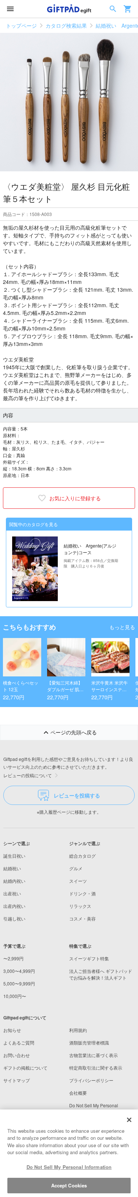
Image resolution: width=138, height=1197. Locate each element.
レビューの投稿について (27, 775)
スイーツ (78, 881)
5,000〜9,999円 (19, 983)
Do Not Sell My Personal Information (69, 1166)
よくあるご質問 (18, 1042)
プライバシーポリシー (91, 1080)
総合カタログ (82, 856)
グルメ (75, 868)
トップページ (21, 25)
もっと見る (122, 627)
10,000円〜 (14, 996)
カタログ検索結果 (66, 25)
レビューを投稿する (77, 795)
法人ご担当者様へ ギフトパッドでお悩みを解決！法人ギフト (100, 974)
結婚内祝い (14, 881)
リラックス (80, 906)
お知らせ (12, 1030)
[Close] (129, 1120)
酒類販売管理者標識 (89, 1042)
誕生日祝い (14, 856)
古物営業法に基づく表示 (93, 1055)
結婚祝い (12, 868)
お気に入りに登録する (75, 498)
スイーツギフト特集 (89, 958)
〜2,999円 (13, 958)
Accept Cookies (69, 1185)
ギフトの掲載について (25, 1067)
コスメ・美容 (82, 918)
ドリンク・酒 (82, 893)
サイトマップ (16, 1080)
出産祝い (12, 893)
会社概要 (78, 1093)
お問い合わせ (16, 1055)
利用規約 (78, 1030)
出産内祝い (14, 906)
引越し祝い (14, 918)
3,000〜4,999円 (19, 971)
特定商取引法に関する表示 (95, 1067)
